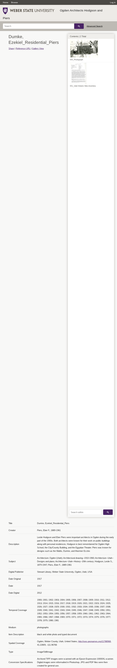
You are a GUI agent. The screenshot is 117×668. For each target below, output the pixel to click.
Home (5, 2)
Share (11, 48)
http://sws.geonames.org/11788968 (94, 641)
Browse (14, 2)
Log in (113, 2)
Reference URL (23, 48)
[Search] (79, 26)
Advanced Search (95, 26)
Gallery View (38, 48)
